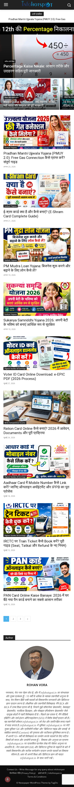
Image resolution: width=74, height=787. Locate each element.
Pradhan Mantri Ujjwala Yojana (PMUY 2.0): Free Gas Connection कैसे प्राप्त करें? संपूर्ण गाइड (34, 157)
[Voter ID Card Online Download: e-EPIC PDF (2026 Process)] (37, 353)
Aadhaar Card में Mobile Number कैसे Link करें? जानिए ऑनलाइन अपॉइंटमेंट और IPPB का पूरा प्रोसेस (36, 487)
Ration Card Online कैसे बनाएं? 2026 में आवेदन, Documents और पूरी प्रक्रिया (36, 430)
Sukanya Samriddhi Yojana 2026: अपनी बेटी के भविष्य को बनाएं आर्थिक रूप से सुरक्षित (35, 322)
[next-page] (27, 619)
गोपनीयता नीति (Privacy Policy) (22, 773)
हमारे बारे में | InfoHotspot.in (50, 773)
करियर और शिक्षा (9, 61)
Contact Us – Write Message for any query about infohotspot (36, 769)
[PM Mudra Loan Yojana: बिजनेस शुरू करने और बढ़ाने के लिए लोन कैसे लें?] (37, 245)
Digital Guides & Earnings (15, 368)
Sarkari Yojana (10, 147)
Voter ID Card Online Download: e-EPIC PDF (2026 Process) (34, 376)
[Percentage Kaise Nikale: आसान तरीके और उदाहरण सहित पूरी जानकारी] (37, 50)
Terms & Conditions (37, 776)
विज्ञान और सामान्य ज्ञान (12, 97)
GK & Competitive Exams (14, 422)
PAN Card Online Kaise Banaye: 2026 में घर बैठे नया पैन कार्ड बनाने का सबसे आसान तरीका (36, 597)
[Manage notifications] (7, 779)
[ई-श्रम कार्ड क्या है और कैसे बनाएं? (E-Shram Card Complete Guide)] (37, 191)
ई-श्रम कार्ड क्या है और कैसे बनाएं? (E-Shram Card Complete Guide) (33, 214)
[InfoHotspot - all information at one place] (37, 4)
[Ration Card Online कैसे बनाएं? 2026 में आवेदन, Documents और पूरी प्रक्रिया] (37, 407)
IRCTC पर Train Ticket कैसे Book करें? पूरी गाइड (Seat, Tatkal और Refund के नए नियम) (34, 543)
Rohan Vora (37, 685)
